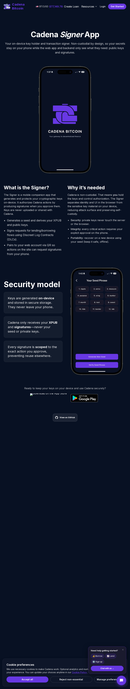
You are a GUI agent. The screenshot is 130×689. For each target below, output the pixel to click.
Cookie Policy (80, 672)
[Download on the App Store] (48, 398)
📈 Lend (110, 656)
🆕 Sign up (97, 662)
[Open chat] (121, 680)
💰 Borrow (97, 656)
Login (103, 6)
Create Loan (71, 6)
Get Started (117, 6)
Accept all (27, 679)
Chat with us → (107, 668)
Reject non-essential (71, 679)
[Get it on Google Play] (84, 398)
